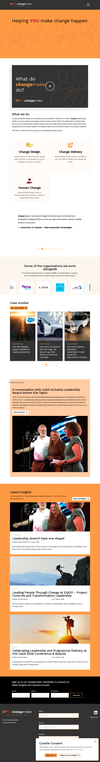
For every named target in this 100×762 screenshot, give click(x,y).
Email (14, 691)
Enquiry (42, 734)
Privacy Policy (94, 717)
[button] (50, 86)
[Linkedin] (96, 712)
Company (55, 691)
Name (34, 691)
